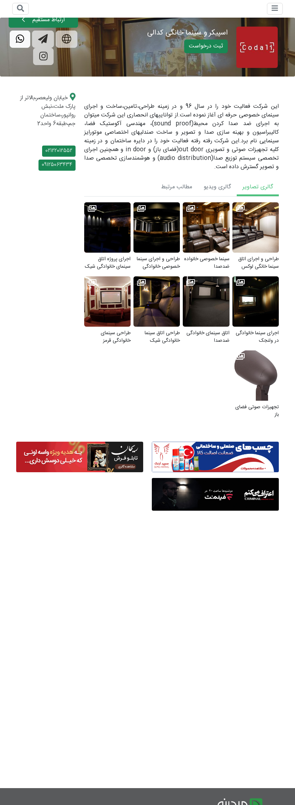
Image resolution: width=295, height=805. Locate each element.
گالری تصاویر (257, 187)
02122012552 (58, 151)
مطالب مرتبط (176, 187)
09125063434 (57, 165)
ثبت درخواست (206, 46)
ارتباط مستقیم (48, 20)
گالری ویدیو (217, 187)
